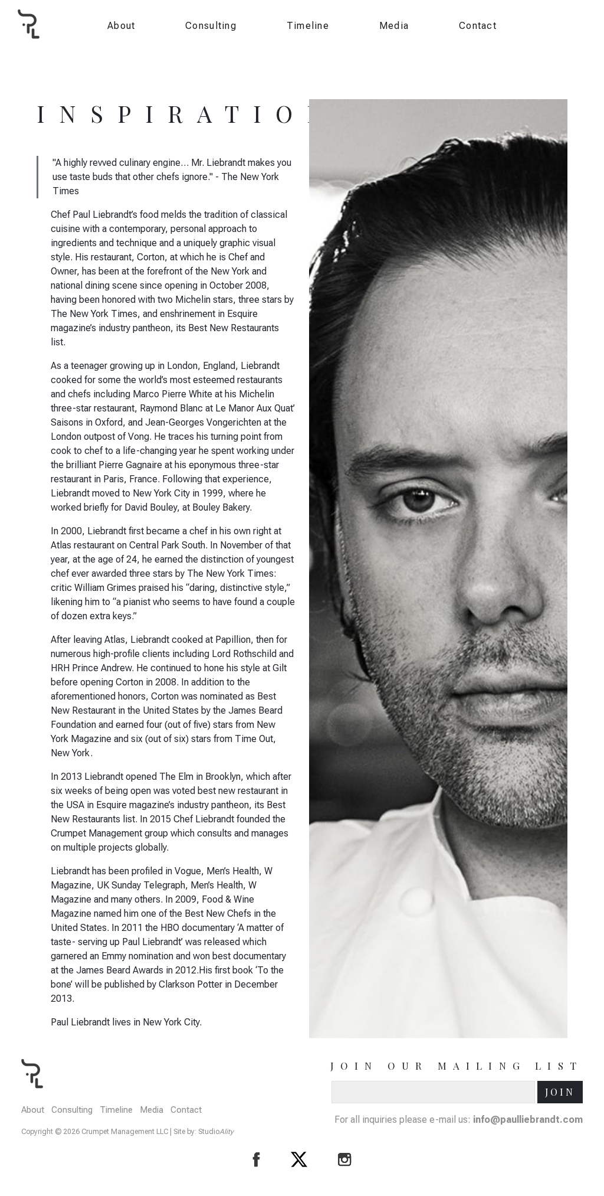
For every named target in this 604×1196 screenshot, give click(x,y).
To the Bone (413, 77)
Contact (478, 25)
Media (394, 25)
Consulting (211, 25)
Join (560, 1092)
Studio (216, 1132)
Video (400, 110)
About (121, 25)
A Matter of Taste (423, 59)
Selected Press (420, 93)
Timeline (308, 25)
